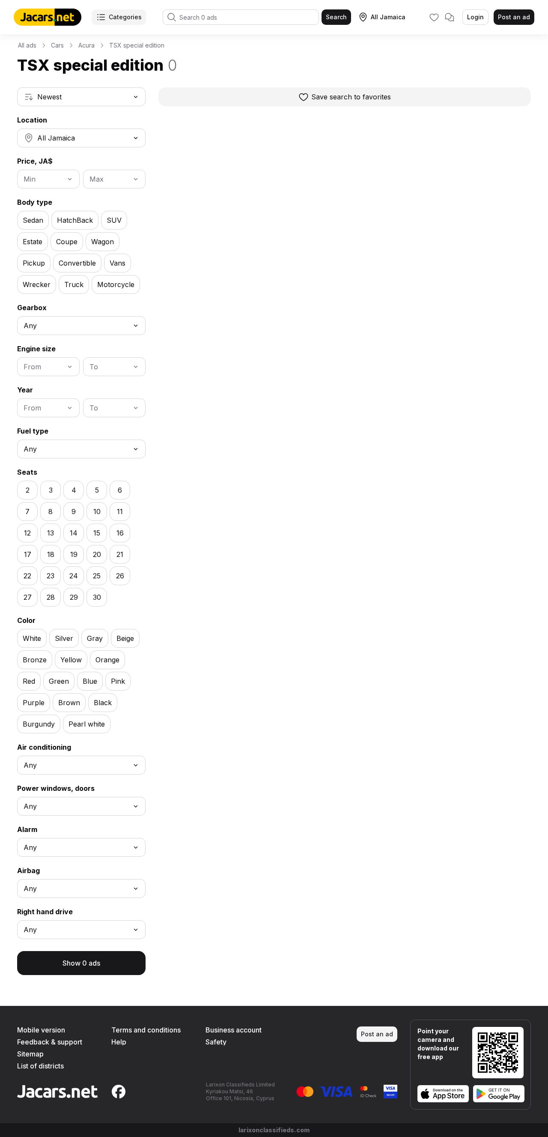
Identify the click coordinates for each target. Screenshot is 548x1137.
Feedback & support (49, 1041)
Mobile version (41, 1029)
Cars (57, 45)
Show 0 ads (81, 963)
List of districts (40, 1065)
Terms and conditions (146, 1029)
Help (118, 1041)
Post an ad (514, 17)
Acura (86, 45)
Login (475, 17)
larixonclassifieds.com (274, 1130)
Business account (234, 1029)
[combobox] (81, 96)
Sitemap (30, 1053)
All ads (27, 45)
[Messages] (449, 17)
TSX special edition (136, 45)
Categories (125, 17)
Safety (216, 1041)
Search (336, 17)
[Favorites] (434, 17)
